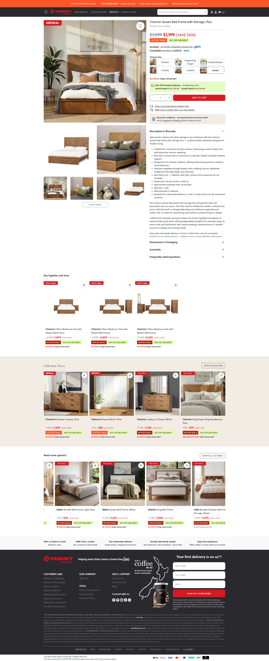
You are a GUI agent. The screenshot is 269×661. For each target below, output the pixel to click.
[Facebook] (113, 600)
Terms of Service (105, 659)
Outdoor (155, 649)
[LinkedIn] (129, 600)
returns (178, 120)
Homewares (172, 649)
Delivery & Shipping (54, 578)
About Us (84, 578)
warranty (167, 120)
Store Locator (119, 582)
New (92, 649)
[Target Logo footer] (61, 559)
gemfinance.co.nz (138, 628)
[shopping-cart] (223, 11)
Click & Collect (51, 586)
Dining (130, 649)
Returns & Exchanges (55, 582)
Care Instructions (53, 598)
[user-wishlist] (219, 11)
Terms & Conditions (89, 590)
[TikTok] (125, 600)
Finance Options (52, 590)
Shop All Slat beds (212, 455)
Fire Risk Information (54, 606)
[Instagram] (117, 600)
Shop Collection (213, 365)
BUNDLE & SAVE (128, 12)
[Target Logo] (61, 11)
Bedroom (105, 649)
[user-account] (215, 11)
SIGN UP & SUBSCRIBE (199, 593)
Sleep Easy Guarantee (55, 602)
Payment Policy (87, 598)
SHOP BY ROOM (98, 12)
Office (142, 649)
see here (139, 617)
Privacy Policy (86, 594)
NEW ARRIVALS (81, 12)
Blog (114, 586)
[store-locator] (212, 11)
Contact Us (118, 578)
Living (118, 649)
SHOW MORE (95, 204)
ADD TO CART (199, 97)
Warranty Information (55, 594)
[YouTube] (121, 600)
